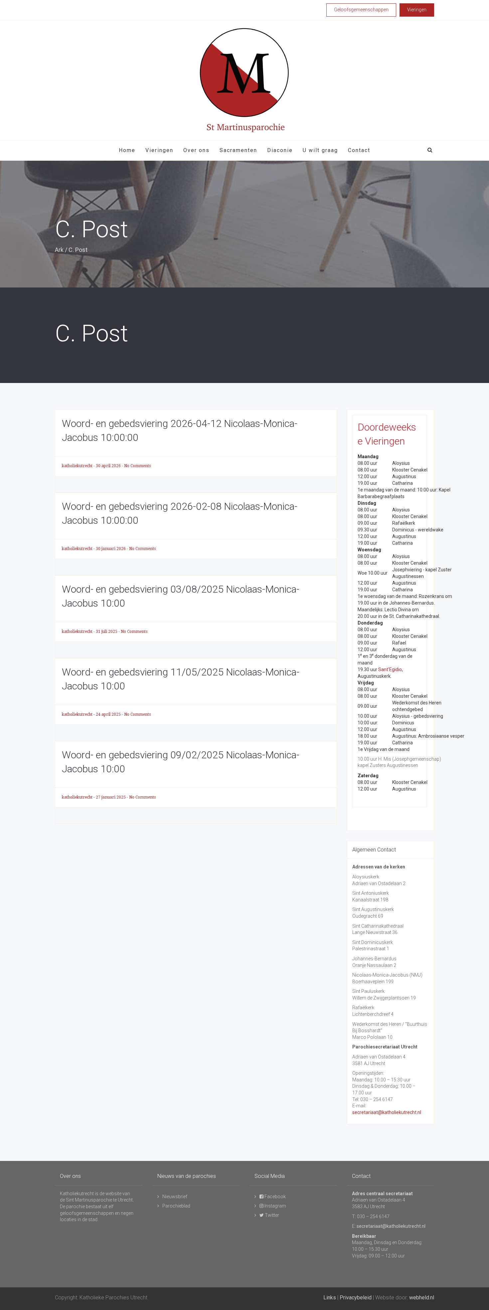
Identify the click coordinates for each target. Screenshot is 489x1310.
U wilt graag (320, 150)
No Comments (137, 466)
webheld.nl (421, 1297)
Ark (59, 249)
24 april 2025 (109, 714)
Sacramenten (238, 150)
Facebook (274, 1196)
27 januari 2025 (111, 797)
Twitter (271, 1215)
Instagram (274, 1206)
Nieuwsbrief (174, 1196)
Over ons (196, 150)
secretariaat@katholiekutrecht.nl (386, 1112)
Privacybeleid (356, 1297)
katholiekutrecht (77, 466)
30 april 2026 (109, 466)
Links (329, 1297)
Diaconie (280, 150)
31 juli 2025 (107, 631)
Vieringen (159, 150)
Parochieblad (176, 1206)
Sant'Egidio (390, 669)
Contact (359, 150)
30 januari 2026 (111, 548)
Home (127, 150)
